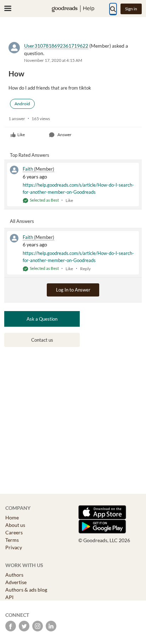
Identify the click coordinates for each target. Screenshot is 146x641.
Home (12, 517)
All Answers (22, 221)
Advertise (16, 582)
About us (15, 525)
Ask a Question (42, 319)
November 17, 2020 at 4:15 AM (53, 60)
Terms (12, 540)
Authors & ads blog (26, 590)
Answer (64, 134)
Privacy (13, 547)
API (9, 597)
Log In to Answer (73, 290)
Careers (14, 532)
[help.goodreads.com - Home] (73, 8)
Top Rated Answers (29, 155)
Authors (14, 575)
